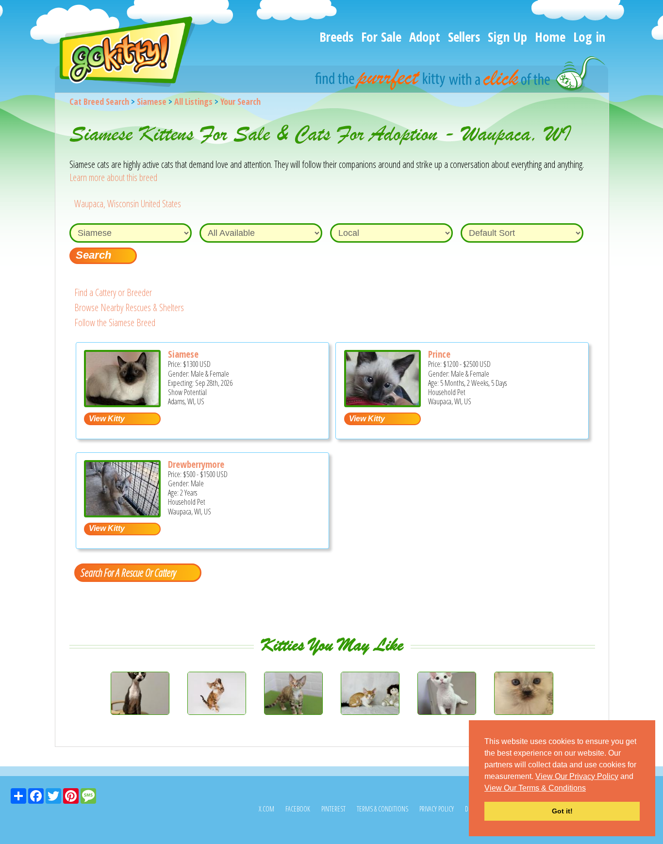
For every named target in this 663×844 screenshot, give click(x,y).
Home (550, 37)
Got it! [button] (562, 811)
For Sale (381, 37)
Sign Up (507, 37)
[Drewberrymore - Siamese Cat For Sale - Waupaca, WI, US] (122, 513)
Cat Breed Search (99, 101)
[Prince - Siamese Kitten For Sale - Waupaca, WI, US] (382, 403)
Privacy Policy (436, 808)
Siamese (151, 101)
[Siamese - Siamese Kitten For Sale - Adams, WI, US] (122, 403)
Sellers (464, 37)
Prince (439, 354)
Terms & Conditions (382, 808)
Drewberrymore (196, 464)
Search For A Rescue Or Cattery (128, 572)
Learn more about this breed (113, 177)
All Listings (193, 101)
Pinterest (333, 808)
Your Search (240, 101)
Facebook (297, 808)
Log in (589, 37)
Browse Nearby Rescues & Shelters (129, 307)
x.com (266, 808)
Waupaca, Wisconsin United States (127, 203)
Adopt (424, 37)
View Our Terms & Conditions (535, 788)
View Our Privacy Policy (576, 776)
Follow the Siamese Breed (114, 322)
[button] (589, 788)
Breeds (336, 37)
